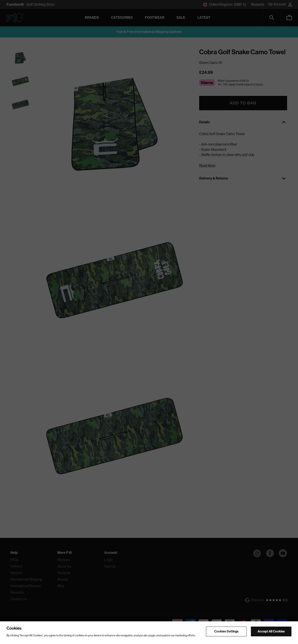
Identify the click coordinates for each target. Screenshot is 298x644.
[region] (149, 632)
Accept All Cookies (271, 631)
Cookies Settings (226, 631)
